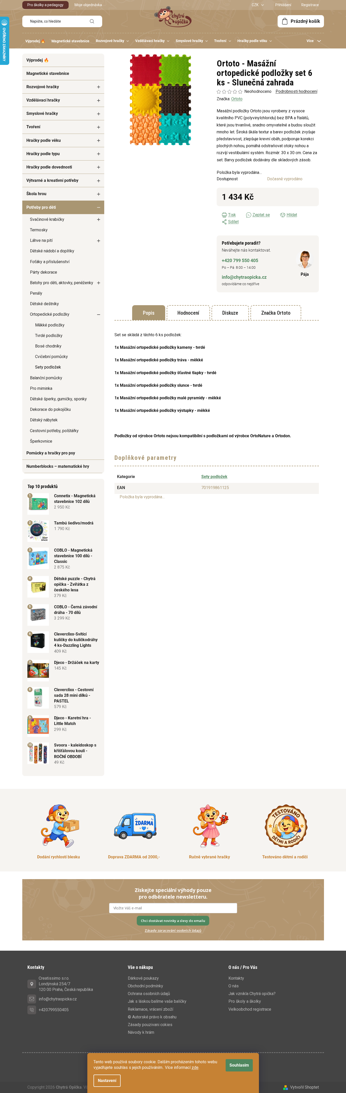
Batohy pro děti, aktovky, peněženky (61, 282)
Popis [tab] (148, 313)
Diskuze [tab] (230, 313)
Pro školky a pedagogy (45, 5)
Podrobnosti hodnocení (296, 91)
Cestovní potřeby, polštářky (54, 430)
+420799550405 (54, 1009)
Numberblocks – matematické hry (57, 466)
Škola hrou (36, 193)
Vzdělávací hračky (43, 100)
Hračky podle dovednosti (49, 167)
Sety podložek (48, 367)
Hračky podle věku (43, 140)
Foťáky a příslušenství (49, 261)
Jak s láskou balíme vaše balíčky (157, 1001)
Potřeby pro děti (41, 207)
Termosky (39, 229)
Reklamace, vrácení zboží (150, 1009)
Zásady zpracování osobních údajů (173, 930)
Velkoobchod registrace (249, 1009)
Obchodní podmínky (145, 985)
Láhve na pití (41, 240)
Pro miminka (41, 388)
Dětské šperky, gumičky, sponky (58, 398)
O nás (233, 985)
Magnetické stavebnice (47, 73)
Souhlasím (239, 1065)
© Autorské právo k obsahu (152, 1017)
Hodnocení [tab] (188, 313)
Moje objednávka (88, 5)
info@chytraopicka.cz (244, 277)
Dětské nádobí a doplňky (52, 251)
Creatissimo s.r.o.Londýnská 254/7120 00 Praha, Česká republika (66, 984)
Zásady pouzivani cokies (150, 1024)
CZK (255, 5)
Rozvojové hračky (42, 86)
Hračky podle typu (43, 153)
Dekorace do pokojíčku (50, 409)
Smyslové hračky (42, 113)
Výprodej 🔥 (37, 60)
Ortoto (237, 98)
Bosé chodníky (48, 346)
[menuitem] (35, 41)
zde (195, 1067)
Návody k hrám (141, 1032)
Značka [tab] (275, 313)
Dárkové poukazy (143, 978)
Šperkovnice (41, 441)
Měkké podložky (50, 325)
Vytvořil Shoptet (304, 1087)
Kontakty (236, 978)
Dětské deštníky (44, 303)
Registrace (310, 5)
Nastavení (107, 1080)
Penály (36, 293)
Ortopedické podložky (49, 314)
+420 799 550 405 (240, 260)
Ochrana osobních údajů (149, 993)
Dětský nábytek (44, 420)
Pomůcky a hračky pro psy (50, 453)
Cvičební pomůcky (51, 356)
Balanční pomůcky (46, 377)
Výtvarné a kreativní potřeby (52, 180)
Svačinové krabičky (47, 219)
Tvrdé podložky (48, 335)
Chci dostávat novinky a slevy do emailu (173, 920)
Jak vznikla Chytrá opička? (252, 993)
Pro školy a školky (244, 1001)
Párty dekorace (43, 272)
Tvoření (33, 126)
